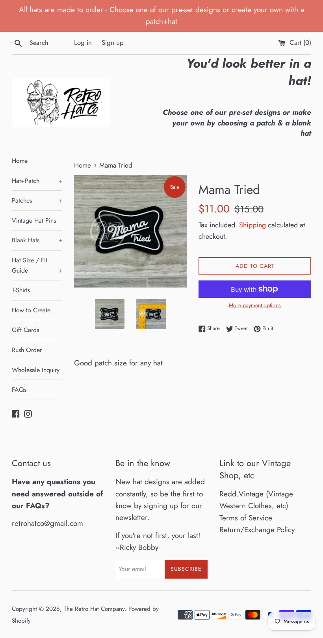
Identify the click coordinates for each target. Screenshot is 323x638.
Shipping (252, 225)
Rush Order (27, 349)
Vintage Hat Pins (34, 220)
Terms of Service (245, 518)
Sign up (113, 42)
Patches (37, 200)
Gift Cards (25, 329)
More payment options (255, 305)
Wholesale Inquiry (35, 369)
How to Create (31, 310)
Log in (83, 42)
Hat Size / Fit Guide (37, 265)
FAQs (19, 389)
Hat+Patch (37, 180)
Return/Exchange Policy (257, 529)
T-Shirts (21, 290)
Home (20, 160)
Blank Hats (37, 240)
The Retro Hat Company (94, 609)
